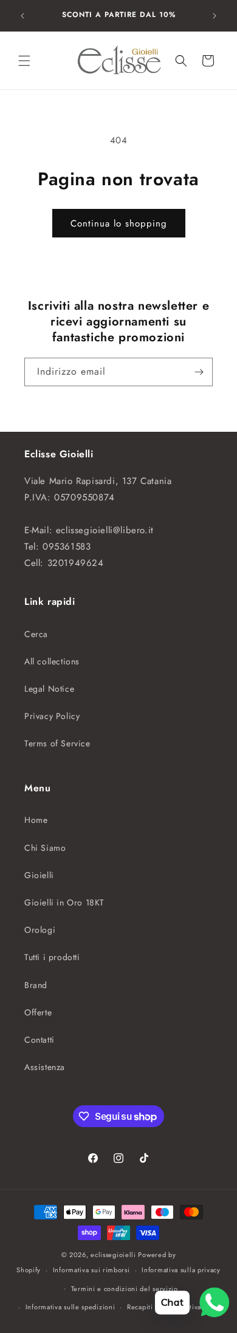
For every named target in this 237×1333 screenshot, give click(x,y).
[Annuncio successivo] (214, 15)
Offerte (38, 1012)
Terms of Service (57, 743)
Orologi (39, 930)
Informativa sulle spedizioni (70, 1307)
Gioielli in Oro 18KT (64, 902)
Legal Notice (49, 689)
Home (35, 820)
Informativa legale (194, 1307)
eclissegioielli (113, 1255)
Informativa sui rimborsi (91, 1270)
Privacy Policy (52, 716)
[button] (24, 60)
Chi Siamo (45, 848)
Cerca (36, 634)
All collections (52, 661)
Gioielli (39, 875)
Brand (35, 985)
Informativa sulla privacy (181, 1270)
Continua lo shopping (118, 223)
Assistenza (44, 1067)
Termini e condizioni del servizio (124, 1289)
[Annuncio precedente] (22, 15)
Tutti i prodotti (52, 957)
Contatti (39, 1040)
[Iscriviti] (198, 372)
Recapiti (140, 1307)
